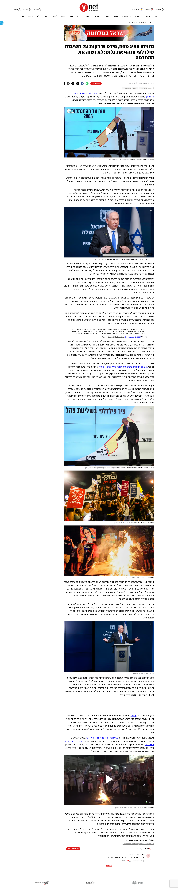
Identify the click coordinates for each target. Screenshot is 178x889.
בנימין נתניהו (127, 88)
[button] (131, 9)
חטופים (135, 88)
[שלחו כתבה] (72, 83)
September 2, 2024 (133, 337)
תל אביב (134, 9)
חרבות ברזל (143, 88)
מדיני (131, 22)
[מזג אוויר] (141, 10)
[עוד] (64, 83)
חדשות (151, 22)
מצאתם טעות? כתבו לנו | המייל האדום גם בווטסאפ (138, 844)
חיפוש (36, 9)
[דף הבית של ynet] (89, 11)
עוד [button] (22, 16)
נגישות (25, 9)
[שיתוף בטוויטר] (77, 83)
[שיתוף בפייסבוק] (82, 83)
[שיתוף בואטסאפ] (87, 83)
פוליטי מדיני (141, 22)
